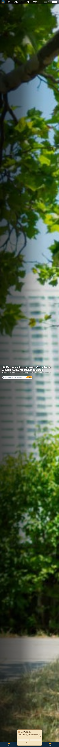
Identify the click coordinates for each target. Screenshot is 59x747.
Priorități (22, 1)
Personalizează (29, 743)
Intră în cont (54, 1)
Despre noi (9, 2)
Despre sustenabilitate (16, 2)
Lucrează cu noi (35, 2)
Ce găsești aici (28, 2)
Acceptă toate (23, 739)
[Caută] (6, 2)
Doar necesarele (35, 739)
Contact (41, 1)
